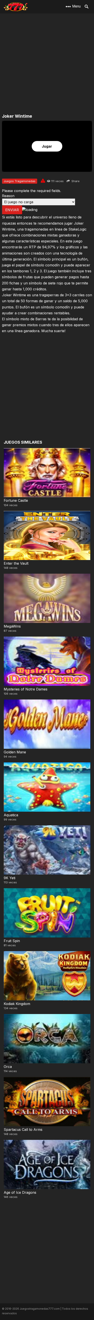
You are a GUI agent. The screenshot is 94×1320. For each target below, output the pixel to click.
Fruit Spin (12, 941)
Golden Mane (15, 752)
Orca (8, 1066)
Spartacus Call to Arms (23, 1129)
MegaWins (12, 626)
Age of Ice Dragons (20, 1192)
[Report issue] (43, 180)
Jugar (47, 146)
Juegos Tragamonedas (19, 181)
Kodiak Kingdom (17, 1003)
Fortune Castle (16, 500)
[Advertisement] (47, 63)
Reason (8, 196)
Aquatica (11, 815)
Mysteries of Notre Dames (25, 689)
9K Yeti (9, 878)
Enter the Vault (16, 563)
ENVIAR (12, 210)
